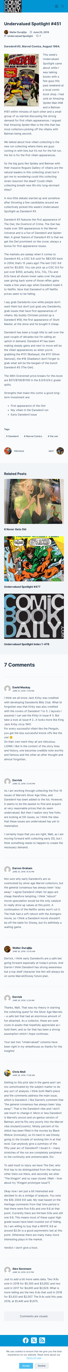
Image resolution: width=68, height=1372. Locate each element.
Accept (26, 1365)
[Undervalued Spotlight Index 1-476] (34, 616)
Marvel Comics (33, 436)
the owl (53, 436)
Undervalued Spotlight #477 (22, 586)
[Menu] (56, 6)
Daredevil (12, 436)
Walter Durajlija (22, 948)
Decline (42, 1365)
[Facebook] (26, 1340)
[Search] (62, 6)
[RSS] (42, 1340)
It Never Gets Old (15, 529)
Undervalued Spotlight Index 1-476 (26, 644)
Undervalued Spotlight (20, 36)
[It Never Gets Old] (34, 501)
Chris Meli (18, 1071)
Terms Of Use (33, 1357)
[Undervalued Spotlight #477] (34, 558)
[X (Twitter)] (34, 1340)
